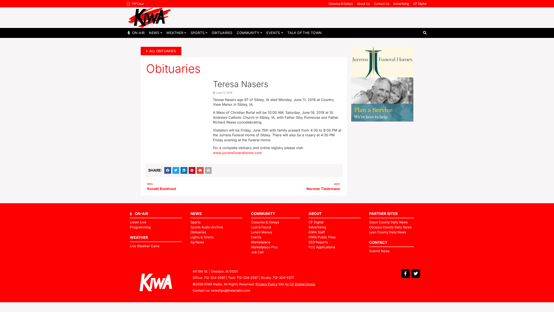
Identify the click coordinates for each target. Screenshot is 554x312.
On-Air (138, 33)
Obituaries (222, 33)
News (154, 33)
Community (248, 33)
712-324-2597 (214, 278)
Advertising (401, 3)
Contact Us (381, 3)
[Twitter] (415, 273)
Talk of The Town (304, 33)
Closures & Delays (341, 3)
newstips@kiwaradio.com (230, 290)
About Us (363, 3)
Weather (174, 33)
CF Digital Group (302, 284)
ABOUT (315, 213)
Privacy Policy (266, 284)
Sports (198, 33)
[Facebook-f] (405, 273)
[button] (424, 33)
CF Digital (419, 3)
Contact (378, 242)
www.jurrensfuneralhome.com (237, 153)
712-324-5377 (283, 278)
